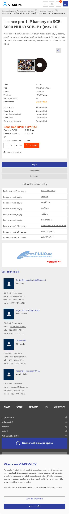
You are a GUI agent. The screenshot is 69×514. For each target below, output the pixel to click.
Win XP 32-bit (47, 231)
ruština (44, 214)
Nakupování (7, 422)
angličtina (45, 202)
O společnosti (8, 417)
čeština (44, 196)
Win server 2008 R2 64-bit (53, 225)
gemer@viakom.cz (18, 326)
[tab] (34, 164)
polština (45, 208)
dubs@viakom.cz (17, 296)
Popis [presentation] (34, 164)
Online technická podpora (37, 442)
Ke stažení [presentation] (34, 176)
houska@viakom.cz (18, 356)
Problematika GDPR (10, 435)
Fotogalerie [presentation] (34, 170)
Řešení (5, 431)
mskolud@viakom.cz (19, 387)
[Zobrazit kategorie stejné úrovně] (36, 11)
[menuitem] (65, 3)
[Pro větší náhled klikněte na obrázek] (32, 65)
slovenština (46, 219)
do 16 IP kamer (48, 190)
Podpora (5, 426)
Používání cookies (55, 487)
